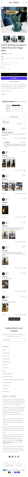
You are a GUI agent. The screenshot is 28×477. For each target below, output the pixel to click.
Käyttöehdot (5, 388)
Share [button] (3, 94)
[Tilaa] (23, 339)
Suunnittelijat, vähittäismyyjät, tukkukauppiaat (13, 379)
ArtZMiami (11, 474)
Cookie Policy (6, 385)
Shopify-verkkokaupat (17, 474)
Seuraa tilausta (6, 356)
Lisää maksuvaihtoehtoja (14, 81)
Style (2, 61)
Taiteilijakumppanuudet (8, 373)
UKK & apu (5, 364)
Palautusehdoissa (7, 361)
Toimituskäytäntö (7, 358)
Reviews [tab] (4, 121)
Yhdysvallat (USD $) (9, 465)
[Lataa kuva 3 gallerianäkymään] (21, 39)
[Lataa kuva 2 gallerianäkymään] (14, 39)
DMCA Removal (6, 391)
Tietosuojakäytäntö (7, 382)
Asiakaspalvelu (6, 353)
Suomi (20, 465)
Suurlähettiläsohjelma (7, 376)
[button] (1, 2)
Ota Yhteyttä (6, 367)
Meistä (4, 350)
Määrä (2, 67)
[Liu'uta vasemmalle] (1, 39)
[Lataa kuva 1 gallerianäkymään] (6, 39)
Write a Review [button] (14, 116)
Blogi (4, 370)
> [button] (14, 319)
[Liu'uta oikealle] (26, 39)
